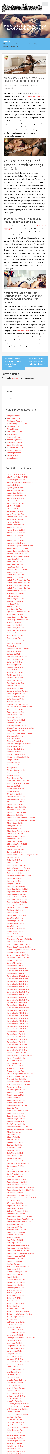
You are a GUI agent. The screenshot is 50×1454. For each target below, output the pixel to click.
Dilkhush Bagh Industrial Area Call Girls (22, 950)
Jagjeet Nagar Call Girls (16, 1330)
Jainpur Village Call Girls (16, 1346)
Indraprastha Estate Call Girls (18, 1311)
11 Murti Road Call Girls (16, 474)
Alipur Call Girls (13, 509)
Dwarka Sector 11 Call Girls (17, 971)
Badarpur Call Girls (14, 638)
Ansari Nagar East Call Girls (17, 548)
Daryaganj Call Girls (14, 878)
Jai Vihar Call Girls (14, 1340)
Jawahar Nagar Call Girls (16, 1380)
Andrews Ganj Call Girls (16, 543)
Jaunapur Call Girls (14, 1375)
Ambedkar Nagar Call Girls (17, 517)
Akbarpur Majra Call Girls (16, 496)
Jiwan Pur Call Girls (14, 1401)
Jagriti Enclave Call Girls (16, 1333)
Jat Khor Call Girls (14, 1372)
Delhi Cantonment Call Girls (17, 907)
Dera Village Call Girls (15, 921)
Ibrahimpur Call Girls (14, 1290)
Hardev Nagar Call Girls (16, 1232)
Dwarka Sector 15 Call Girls (17, 984)
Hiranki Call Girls (13, 1277)
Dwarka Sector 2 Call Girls (17, 1010)
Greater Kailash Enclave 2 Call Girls (20, 1190)
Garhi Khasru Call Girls (15, 1113)
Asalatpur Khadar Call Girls (17, 569)
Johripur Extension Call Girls (18, 1414)
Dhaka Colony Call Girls (16, 929)
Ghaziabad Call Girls (14, 1132)
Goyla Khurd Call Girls (15, 1177)
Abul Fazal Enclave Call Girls (17, 477)
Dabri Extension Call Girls (16, 865)
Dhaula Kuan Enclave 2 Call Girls (19, 947)
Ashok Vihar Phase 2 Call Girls (18, 583)
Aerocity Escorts (13, 418)
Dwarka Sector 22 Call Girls (17, 1018)
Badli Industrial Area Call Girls (18, 649)
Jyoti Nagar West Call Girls (17, 1428)
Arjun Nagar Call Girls (15, 564)
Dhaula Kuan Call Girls (15, 942)
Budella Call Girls (13, 775)
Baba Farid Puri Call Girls (16, 630)
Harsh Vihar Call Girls (15, 1259)
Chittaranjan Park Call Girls (17, 844)
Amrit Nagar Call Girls (15, 519)
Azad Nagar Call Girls (15, 614)
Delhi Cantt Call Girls (15, 910)
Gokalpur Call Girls (14, 1148)
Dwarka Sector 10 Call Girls (17, 968)
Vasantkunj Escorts (14, 440)
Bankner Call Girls (13, 686)
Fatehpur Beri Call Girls (16, 1069)
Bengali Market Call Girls (16, 720)
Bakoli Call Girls (13, 670)
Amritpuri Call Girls (14, 522)
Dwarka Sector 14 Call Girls (17, 981)
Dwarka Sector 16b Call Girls (18, 992)
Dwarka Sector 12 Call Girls (17, 973)
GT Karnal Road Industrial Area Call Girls (22, 1198)
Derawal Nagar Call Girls (16, 923)
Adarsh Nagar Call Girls (16, 480)
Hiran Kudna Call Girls (15, 1274)
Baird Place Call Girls (15, 659)
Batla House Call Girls (15, 699)
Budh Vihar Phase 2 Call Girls (18, 783)
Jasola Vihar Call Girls (15, 1369)
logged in (15, 378)
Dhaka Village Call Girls (15, 931)
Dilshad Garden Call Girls (16, 952)
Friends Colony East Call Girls (18, 1082)
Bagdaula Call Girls (14, 651)
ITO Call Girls (12, 1319)
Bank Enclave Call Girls (15, 683)
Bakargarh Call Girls (14, 662)
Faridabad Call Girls (14, 1061)
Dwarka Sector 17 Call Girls (17, 995)
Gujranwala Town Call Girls (17, 1206)
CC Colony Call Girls (14, 794)
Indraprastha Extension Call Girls (19, 1314)
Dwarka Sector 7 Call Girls (17, 1045)
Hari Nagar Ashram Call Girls (18, 1245)
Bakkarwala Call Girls (15, 667)
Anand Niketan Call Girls (16, 530)
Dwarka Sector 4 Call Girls (17, 1037)
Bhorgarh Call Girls (14, 762)
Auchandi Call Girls (14, 606)
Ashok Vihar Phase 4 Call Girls (18, 588)
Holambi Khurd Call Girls (16, 1282)
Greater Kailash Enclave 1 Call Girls (20, 1187)
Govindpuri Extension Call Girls (18, 1171)
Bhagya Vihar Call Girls (15, 731)
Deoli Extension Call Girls (16, 915)
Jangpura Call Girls (14, 1354)
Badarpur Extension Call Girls (18, 641)
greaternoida (25, 85)
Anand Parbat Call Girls (16, 533)
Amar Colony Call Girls (15, 514)
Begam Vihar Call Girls (15, 712)
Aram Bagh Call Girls (15, 559)
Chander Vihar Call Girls (16, 810)
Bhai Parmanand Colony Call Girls (20, 733)
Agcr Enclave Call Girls (15, 490)
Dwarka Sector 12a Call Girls (18, 976)
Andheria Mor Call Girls (16, 541)
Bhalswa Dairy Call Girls (16, 741)
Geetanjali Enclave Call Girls (17, 1127)
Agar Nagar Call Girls (15, 488)
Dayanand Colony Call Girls (17, 892)
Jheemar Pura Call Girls (16, 1393)
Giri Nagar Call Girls (14, 1145)
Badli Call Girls (12, 646)
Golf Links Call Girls (14, 1156)
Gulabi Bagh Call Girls (15, 1208)
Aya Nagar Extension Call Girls (18, 612)
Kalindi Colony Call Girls (16, 1451)
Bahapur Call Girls (14, 654)
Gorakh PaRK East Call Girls (17, 1161)
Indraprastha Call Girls (15, 1309)
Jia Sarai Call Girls (14, 1398)
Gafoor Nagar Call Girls (16, 1090)
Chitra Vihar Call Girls (15, 839)
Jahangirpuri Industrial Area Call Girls (21, 1338)
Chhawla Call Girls (14, 828)
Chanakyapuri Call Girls (16, 802)
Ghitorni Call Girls (13, 1140)
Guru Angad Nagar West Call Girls (20, 1219)
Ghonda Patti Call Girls (15, 1142)
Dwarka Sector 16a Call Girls (18, 989)
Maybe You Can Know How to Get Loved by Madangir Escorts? (24, 79)
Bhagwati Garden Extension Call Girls (21, 728)
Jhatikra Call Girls (13, 1391)
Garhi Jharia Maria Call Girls (17, 1111)
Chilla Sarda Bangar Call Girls (18, 831)
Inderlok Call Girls (13, 1301)
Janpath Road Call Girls (16, 1364)
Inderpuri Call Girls (14, 1306)
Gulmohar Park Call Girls (16, 1214)
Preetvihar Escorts (14, 437)
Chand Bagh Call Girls (15, 805)
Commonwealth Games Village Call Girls (22, 855)
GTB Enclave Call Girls (15, 1201)
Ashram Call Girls (13, 596)
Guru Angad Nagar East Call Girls (19, 1216)
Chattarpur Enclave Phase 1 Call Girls (21, 818)
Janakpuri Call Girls (14, 1351)
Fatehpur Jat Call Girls (15, 1071)
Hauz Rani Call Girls (14, 1269)
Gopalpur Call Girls (14, 1158)
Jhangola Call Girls (14, 1385)
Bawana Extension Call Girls (17, 704)
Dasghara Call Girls (14, 884)
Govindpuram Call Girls (15, 1166)
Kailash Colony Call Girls (16, 1435)
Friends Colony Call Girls (16, 1079)
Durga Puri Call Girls (14, 960)
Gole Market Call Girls (15, 1153)
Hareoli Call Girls (13, 1237)
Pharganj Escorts (13, 434)
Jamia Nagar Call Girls (15, 1348)
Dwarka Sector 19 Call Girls (17, 1005)
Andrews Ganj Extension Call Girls (20, 546)
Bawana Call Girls (13, 701)
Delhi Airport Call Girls (15, 905)
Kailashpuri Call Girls (15, 1443)
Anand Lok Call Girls (14, 527)
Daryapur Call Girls (14, 881)
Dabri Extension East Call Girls (18, 868)
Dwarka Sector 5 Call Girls (17, 1039)
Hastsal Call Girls (13, 1264)
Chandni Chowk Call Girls (16, 812)
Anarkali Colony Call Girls (16, 538)
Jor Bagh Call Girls (14, 1417)
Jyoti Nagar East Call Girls (17, 1425)
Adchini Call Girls (13, 485)
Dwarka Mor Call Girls (15, 963)
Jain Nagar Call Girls (14, 1343)
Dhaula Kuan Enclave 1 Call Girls (19, 944)
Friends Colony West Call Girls (18, 1084)
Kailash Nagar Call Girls (16, 1441)
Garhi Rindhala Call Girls (16, 1116)
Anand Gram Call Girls (15, 525)
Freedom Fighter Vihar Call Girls (19, 1076)
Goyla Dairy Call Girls (15, 1174)
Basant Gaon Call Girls (15, 696)
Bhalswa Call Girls (14, 738)
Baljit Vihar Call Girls (14, 680)
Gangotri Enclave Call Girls (17, 1105)
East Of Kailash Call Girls (16, 1053)
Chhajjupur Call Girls (14, 826)
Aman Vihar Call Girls (15, 511)
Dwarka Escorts (13, 426)
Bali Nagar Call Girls (14, 675)
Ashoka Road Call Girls (16, 593)
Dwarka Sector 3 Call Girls (17, 1034)
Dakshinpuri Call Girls (15, 873)
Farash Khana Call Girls (16, 1058)
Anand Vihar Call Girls (15, 535)
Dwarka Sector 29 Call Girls (17, 1032)
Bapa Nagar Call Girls (15, 688)
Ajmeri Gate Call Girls (15, 493)
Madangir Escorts (35, 96)
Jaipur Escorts (12, 458)
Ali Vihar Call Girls (14, 506)
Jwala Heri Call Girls (14, 1420)
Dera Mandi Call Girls (15, 918)
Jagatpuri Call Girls (14, 1327)
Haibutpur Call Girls (14, 1227)
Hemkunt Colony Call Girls (17, 1272)
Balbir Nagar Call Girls (15, 673)
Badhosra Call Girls (14, 643)
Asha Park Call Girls (14, 572)
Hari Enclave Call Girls (15, 1240)
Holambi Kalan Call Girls (16, 1280)
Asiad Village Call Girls (15, 599)
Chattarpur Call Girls (15, 815)
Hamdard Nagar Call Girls (16, 1229)
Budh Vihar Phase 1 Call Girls (18, 781)
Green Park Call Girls (15, 1193)
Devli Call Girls (12, 926)
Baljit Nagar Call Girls (15, 678)
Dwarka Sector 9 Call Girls (17, 1050)
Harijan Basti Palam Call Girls (18, 1251)
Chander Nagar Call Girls (16, 807)
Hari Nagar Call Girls (14, 1243)
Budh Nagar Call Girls (15, 778)
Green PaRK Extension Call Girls (19, 1195)
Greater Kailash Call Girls (16, 1179)
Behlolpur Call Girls (14, 717)
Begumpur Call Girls (14, 715)
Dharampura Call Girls (15, 937)
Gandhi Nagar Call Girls (16, 1095)
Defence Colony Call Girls (17, 897)
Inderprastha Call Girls (15, 1303)
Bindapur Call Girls (14, 768)
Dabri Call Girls (12, 863)
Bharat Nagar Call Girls (15, 746)
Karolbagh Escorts (14, 450)
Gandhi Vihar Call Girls (15, 1097)
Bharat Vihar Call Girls (15, 749)
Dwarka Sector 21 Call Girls (17, 1016)
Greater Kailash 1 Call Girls (17, 1182)
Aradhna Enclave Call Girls (17, 554)
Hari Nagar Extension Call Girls (18, 1248)
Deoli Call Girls (12, 913)
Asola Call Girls (13, 604)
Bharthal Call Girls (14, 752)
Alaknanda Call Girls (14, 501)
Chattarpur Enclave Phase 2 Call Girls (21, 820)
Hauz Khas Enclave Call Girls (18, 1266)
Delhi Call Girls (12, 455)
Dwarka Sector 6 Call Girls (17, 1042)
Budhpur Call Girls (14, 786)
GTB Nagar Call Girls (15, 1203)
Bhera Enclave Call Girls (16, 754)
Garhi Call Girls (12, 1108)
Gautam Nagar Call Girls (16, 1119)
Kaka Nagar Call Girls (15, 1446)
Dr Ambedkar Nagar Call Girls (18, 958)
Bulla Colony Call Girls (15, 789)
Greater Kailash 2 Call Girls (17, 1185)
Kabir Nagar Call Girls (15, 1430)
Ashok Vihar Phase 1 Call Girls (18, 580)
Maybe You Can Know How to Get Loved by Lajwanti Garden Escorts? (13, 363)
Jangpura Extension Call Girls (18, 1361)
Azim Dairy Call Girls (14, 625)
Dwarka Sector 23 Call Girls (17, 1021)
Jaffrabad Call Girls (14, 1325)
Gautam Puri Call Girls (15, 1121)
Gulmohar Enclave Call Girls (17, 1211)
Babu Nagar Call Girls (15, 636)
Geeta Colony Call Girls (16, 1124)
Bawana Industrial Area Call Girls (19, 707)
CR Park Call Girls (13, 857)
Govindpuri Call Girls (14, 1169)
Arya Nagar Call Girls (15, 567)
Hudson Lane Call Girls (15, 1285)
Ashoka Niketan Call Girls (16, 591)
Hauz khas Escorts (14, 432)
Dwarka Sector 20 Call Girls (17, 1013)
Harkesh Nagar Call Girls (16, 1256)
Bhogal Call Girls (13, 760)
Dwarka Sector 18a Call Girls (18, 1000)
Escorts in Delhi (23, 331)
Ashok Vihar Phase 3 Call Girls (18, 585)
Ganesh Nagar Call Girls (16, 1100)
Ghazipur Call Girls (14, 1134)
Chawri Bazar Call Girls (15, 823)
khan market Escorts (15, 447)
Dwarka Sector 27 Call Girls (17, 1026)
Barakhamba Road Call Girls (17, 691)
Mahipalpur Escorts (14, 421)
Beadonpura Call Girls (15, 709)
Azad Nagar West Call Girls (17, 620)
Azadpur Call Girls (14, 622)
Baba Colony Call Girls (15, 628)
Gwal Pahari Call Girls (15, 1224)
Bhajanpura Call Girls (15, 736)
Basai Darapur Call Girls (16, 694)
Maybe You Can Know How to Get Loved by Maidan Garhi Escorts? (36, 361)
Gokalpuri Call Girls (14, 1150)
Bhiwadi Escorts (13, 429)
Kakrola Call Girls (13, 1449)
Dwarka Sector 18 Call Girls (17, 997)
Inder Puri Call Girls (14, 1298)
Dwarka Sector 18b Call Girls (18, 1002)
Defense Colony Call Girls (17, 902)
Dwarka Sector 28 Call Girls (17, 1029)
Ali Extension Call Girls (15, 504)
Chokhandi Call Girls (14, 847)
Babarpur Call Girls (14, 633)
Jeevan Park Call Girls (15, 1383)
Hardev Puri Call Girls (15, 1235)
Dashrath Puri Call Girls (16, 886)
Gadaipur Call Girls (14, 1087)
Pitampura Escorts (14, 442)
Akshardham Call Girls (15, 498)
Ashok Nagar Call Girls (15, 575)
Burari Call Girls (13, 791)
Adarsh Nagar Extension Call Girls (20, 482)
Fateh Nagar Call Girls (15, 1066)
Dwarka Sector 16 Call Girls (17, 987)
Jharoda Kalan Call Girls (16, 1388)
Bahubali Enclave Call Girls (17, 657)
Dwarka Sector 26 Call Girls (17, 1024)
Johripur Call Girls (14, 1412)
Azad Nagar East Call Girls (17, 617)
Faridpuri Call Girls (14, 1063)
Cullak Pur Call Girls (14, 860)
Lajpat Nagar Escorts (15, 445)
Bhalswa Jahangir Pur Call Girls (19, 744)
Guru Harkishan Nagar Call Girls (19, 1222)
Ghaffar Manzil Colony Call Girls (19, 1129)
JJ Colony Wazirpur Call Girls (18, 1406)
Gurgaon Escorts (13, 416)
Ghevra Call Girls (13, 1137)
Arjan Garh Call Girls (14, 562)
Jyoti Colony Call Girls (15, 1422)
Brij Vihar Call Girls (14, 773)
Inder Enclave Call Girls (15, 1296)
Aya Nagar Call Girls (14, 609)
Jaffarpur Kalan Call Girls (16, 1322)
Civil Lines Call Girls (14, 852)
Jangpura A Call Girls (15, 1356)
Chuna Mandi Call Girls (15, 849)
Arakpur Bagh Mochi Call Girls (18, 556)
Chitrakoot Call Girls (15, 841)
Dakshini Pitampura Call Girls (18, 870)
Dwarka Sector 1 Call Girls (17, 965)
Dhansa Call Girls (13, 934)
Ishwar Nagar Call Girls (15, 1317)
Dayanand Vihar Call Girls (16, 894)
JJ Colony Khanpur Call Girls (18, 1404)
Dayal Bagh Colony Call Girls (17, 889)
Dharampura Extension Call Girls (19, 939)
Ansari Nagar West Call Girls (18, 551)
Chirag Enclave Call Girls (16, 836)
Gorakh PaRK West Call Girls (18, 1164)
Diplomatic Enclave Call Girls (18, 955)
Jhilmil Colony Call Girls (16, 1396)
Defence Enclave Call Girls (17, 900)
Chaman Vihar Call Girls (16, 797)
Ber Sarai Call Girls (14, 723)
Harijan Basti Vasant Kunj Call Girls (20, 1253)
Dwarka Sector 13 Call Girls (17, 979)
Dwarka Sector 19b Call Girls (18, 1008)
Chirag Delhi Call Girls (15, 833)
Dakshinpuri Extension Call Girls (19, 876)
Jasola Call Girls (13, 1367)
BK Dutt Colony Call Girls (16, 770)
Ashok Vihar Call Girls (15, 577)
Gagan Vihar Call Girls (15, 1092)
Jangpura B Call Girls (15, 1359)
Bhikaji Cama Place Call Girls (18, 757)
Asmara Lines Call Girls (16, 601)
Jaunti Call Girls (13, 1377)
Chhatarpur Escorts (14, 453)
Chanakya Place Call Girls (16, 799)
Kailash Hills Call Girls (15, 1438)
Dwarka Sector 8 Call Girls (17, 1047)
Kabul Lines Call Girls (15, 1433)
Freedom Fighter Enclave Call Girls (20, 1074)
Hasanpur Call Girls (14, 1261)
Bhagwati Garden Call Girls (17, 725)
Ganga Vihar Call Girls (15, 1103)
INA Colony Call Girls (15, 1293)
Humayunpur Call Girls (15, 1288)
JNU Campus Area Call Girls (17, 1409)
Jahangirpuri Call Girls (15, 1335)
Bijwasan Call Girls (14, 765)
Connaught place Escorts (17, 424)
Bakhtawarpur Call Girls (16, 665)
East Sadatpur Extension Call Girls (20, 1055)
